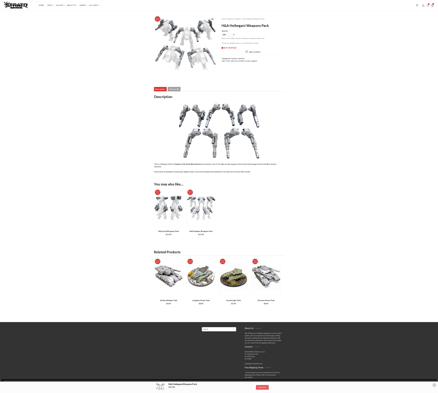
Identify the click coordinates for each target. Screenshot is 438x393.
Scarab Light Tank (233, 300)
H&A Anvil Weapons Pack (168, 231)
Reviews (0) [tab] (174, 89)
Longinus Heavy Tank (201, 300)
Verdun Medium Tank (168, 300)
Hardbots (238, 19)
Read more (262, 387)
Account (93, 5)
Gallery (60, 5)
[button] (213, 19)
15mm (228, 61)
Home (41, 5)
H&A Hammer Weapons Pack (201, 231)
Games (83, 5)
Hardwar (230, 19)
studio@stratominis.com (253, 364)
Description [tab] (160, 89)
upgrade (254, 61)
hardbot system (244, 61)
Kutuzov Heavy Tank (266, 300)
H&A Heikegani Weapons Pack (182, 384)
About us (71, 5)
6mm (233, 61)
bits (236, 61)
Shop (49, 5)
